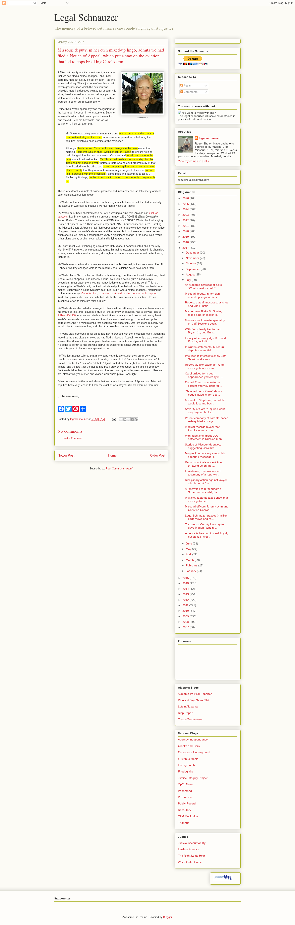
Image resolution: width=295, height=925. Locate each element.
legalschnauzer (209, 138)
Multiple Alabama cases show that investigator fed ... (206, 499)
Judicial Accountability (191, 843)
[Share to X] (129, 419)
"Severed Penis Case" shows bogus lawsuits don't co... (203, 393)
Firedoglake (185, 771)
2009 (186, 616)
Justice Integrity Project (193, 778)
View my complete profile (194, 161)
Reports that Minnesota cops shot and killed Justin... (206, 304)
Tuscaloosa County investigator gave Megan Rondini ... (205, 526)
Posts (187, 85)
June (189, 543)
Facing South (186, 765)
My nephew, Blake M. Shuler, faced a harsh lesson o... (203, 313)
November (193, 258)
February (192, 565)
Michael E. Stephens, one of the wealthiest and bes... (205, 401)
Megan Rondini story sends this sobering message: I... (205, 455)
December (193, 252)
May (189, 549)
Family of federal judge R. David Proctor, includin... (205, 339)
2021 (186, 225)
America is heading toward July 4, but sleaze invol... (206, 535)
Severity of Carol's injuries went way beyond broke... (205, 410)
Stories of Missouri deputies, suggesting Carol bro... (203, 446)
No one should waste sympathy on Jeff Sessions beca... (205, 322)
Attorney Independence (193, 739)
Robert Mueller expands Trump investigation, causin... (205, 366)
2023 (186, 214)
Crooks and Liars (189, 746)
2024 (186, 209)
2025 (186, 203)
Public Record (187, 803)
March (190, 560)
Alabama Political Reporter (195, 693)
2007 (186, 627)
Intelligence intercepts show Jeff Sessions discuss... (205, 357)
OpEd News (185, 784)
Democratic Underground (194, 752)
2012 (186, 599)
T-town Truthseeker (190, 719)
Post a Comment (72, 438)
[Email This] (121, 419)
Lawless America (188, 849)
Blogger (167, 917)
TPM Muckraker (188, 816)
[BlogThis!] (125, 419)
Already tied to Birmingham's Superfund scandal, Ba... (203, 490)
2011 (185, 605)
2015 (186, 583)
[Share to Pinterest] (136, 419)
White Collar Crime (190, 862)
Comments (190, 91)
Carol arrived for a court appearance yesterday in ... (204, 375)
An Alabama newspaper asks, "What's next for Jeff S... (204, 286)
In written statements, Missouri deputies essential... (204, 348)
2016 (186, 578)
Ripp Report (185, 713)
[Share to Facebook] (132, 419)
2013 (186, 594)
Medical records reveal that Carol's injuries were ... (202, 428)
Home (112, 455)
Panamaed (185, 790)
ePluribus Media (188, 758)
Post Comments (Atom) (119, 468)
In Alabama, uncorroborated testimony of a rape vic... (203, 472)
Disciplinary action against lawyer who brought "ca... (206, 481)
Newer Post (66, 455)
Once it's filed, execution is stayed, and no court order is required (119, 293)
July (189, 280)
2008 (186, 621)
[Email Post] (114, 419)
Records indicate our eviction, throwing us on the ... (204, 464)
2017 (186, 247)
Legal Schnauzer (86, 16)
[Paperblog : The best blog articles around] (223, 879)
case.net (63, 216)
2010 (186, 610)
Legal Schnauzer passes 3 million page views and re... (206, 517)
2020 (186, 231)
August (190, 274)
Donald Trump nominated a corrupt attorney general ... (203, 384)
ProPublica (185, 797)
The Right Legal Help (191, 855)
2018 (186, 242)
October (191, 263)
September (193, 269)
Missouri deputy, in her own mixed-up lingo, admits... (202, 295)
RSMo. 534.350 (67, 315)
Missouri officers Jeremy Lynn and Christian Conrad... (206, 508)
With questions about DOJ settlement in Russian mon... (204, 437)
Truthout (183, 822)
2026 (186, 198)
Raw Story (184, 810)
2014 (186, 588)
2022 (186, 220)
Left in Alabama (188, 706)
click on (153, 212)
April (189, 554)
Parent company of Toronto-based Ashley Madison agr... (206, 419)
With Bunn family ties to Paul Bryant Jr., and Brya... (203, 331)
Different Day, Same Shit (193, 700)
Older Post (157, 455)
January (191, 570)
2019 (186, 236)
